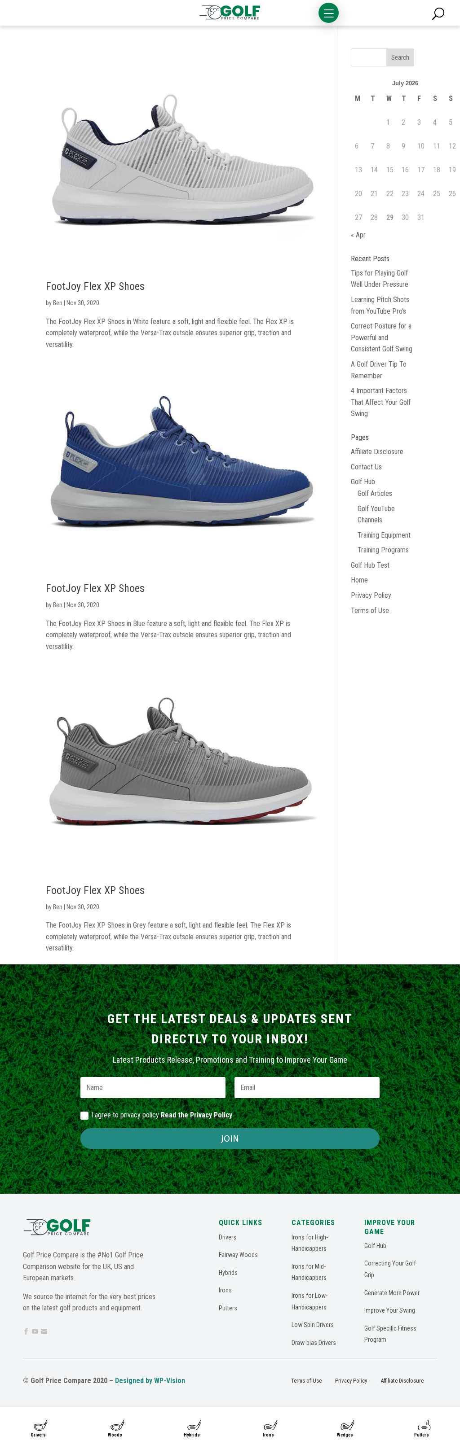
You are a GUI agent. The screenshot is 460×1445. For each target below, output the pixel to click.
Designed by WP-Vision (150, 1380)
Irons (268, 1434)
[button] (328, 13)
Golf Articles (375, 493)
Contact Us (366, 467)
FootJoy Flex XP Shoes (95, 286)
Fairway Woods (238, 1254)
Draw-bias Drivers (314, 1342)
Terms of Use (370, 610)
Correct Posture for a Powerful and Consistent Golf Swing (381, 337)
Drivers (38, 1434)
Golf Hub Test (370, 565)
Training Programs (383, 550)
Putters (421, 1434)
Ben (57, 303)
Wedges (345, 1434)
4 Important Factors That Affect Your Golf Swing (381, 402)
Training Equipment (384, 535)
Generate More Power (392, 1292)
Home (359, 580)
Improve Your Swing (389, 1310)
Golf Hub (363, 481)
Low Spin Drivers (313, 1324)
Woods (115, 1434)
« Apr (358, 235)
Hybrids (192, 1434)
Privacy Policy (371, 595)
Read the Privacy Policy (196, 1115)
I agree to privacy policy (161, 1115)
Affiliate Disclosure (377, 451)
